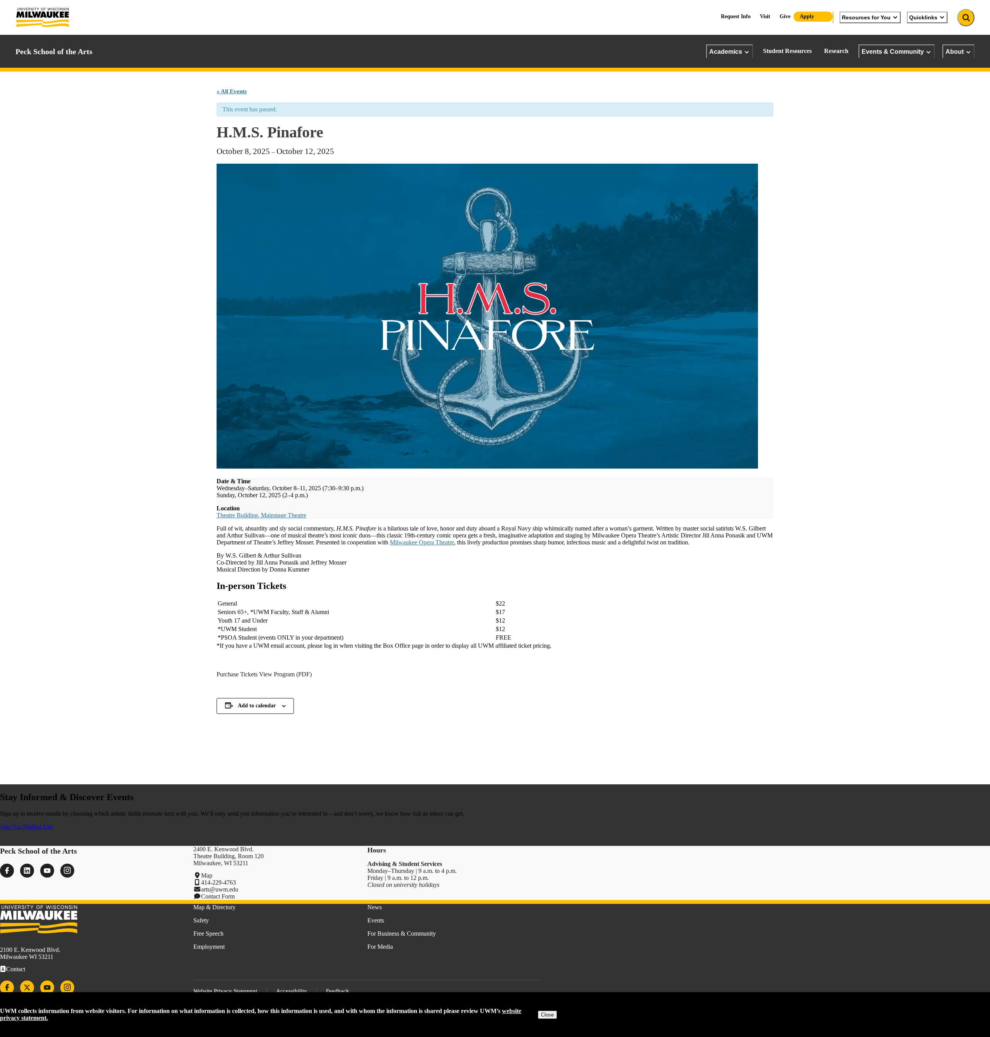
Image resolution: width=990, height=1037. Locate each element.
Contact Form (218, 896)
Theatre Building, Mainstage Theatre (261, 515)
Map (206, 875)
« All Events (232, 91)
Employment (209, 946)
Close (547, 1015)
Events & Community (893, 51)
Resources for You (866, 17)
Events (375, 920)
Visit (765, 16)
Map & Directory (214, 907)
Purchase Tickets (237, 674)
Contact (15, 969)
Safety (201, 920)
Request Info (736, 16)
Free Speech (208, 933)
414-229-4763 (218, 882)
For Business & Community (401, 933)
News (374, 907)
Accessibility (291, 991)
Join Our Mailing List (26, 826)
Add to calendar (257, 705)
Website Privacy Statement (225, 991)
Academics (725, 51)
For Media (380, 946)
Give (785, 16)
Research (836, 51)
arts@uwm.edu (219, 889)
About (955, 51)
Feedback (337, 991)
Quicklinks (923, 17)
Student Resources (787, 51)
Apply (807, 16)
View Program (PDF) (285, 674)
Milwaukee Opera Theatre (422, 542)
